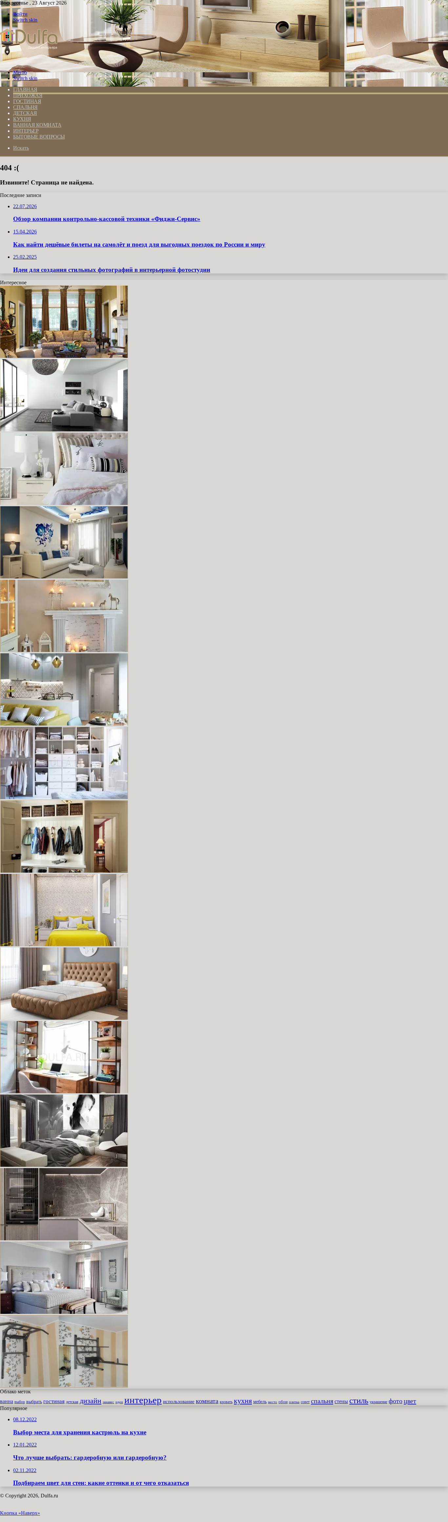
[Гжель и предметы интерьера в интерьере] (64, 576)
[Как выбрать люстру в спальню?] (64, 1312)
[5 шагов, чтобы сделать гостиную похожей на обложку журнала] (64, 724)
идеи (119, 1402)
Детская (25, 113)
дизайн (90, 1401)
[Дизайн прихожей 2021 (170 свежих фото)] (64, 871)
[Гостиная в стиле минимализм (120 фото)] (64, 429)
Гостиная (27, 101)
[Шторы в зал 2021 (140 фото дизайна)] (64, 356)
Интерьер (25, 131)
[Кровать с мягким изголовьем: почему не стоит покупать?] (64, 1018)
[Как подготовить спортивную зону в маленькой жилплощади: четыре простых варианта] (64, 1385)
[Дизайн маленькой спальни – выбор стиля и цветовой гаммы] (64, 944)
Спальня (25, 107)
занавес (108, 1402)
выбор (19, 1402)
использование (178, 1401)
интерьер (143, 1400)
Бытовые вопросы (39, 137)
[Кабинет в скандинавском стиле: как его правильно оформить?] (64, 1091)
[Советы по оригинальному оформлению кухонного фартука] (64, 1238)
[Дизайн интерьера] (28, 61)
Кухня (22, 119)
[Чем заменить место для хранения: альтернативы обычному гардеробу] (64, 797)
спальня (322, 1400)
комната (207, 1400)
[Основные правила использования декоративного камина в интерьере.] (64, 650)
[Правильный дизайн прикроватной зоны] (64, 503)
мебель (260, 1401)
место (272, 1402)
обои (283, 1401)
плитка (294, 1402)
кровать (226, 1402)
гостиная (54, 1401)
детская (72, 1402)
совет (305, 1402)
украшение (378, 1402)
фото (395, 1400)
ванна (6, 1401)
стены (341, 1401)
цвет (410, 1400)
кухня (243, 1401)
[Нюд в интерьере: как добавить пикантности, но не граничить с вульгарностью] (64, 1165)
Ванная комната (37, 125)
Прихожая (27, 95)
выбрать (34, 1401)
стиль (358, 1400)
